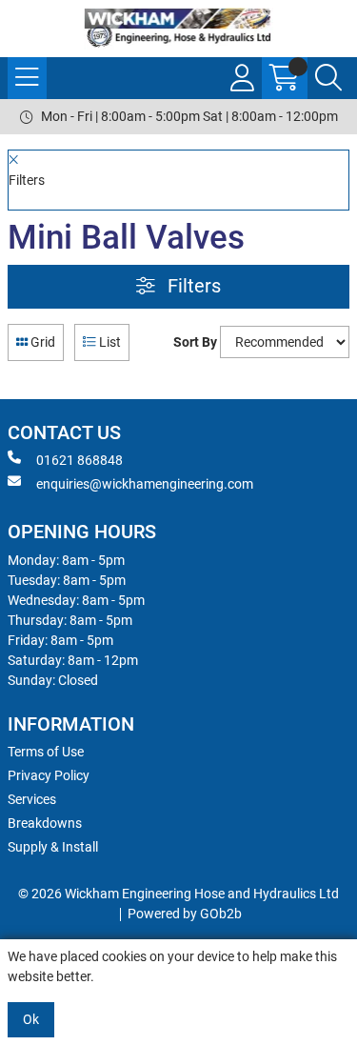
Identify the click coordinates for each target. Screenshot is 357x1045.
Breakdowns (45, 823)
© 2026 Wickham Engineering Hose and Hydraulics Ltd (178, 893)
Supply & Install (53, 846)
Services (32, 799)
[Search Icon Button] (328, 78)
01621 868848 (79, 460)
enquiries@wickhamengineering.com (144, 484)
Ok (31, 1019)
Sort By (195, 342)
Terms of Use (46, 751)
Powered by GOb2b (185, 913)
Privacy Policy (48, 775)
